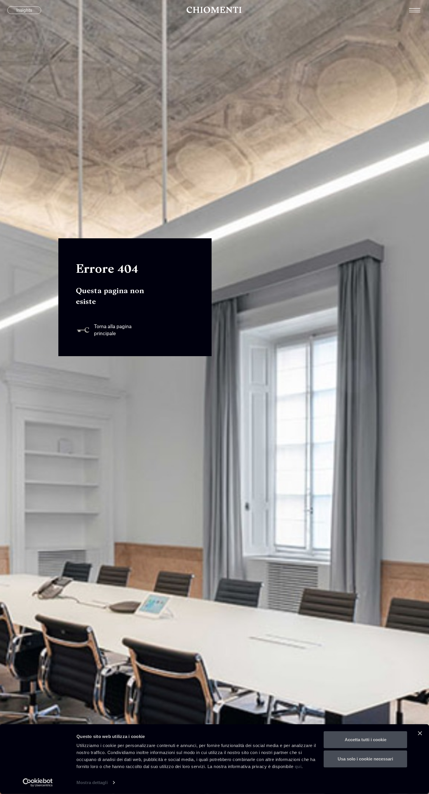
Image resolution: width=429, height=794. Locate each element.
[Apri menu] (419, 10)
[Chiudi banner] (420, 733)
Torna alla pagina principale (113, 330)
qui (298, 766)
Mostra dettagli (92, 782)
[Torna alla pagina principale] (214, 10)
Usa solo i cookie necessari (365, 758)
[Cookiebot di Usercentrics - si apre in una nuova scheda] (37, 782)
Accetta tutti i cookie (365, 739)
